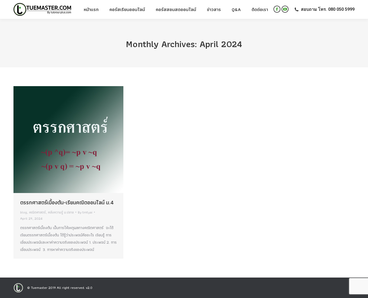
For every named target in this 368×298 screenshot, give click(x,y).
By (85, 212)
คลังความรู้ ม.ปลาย (61, 212)
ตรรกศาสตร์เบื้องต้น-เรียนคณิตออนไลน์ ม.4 (67, 202)
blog (23, 212)
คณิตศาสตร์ (37, 212)
